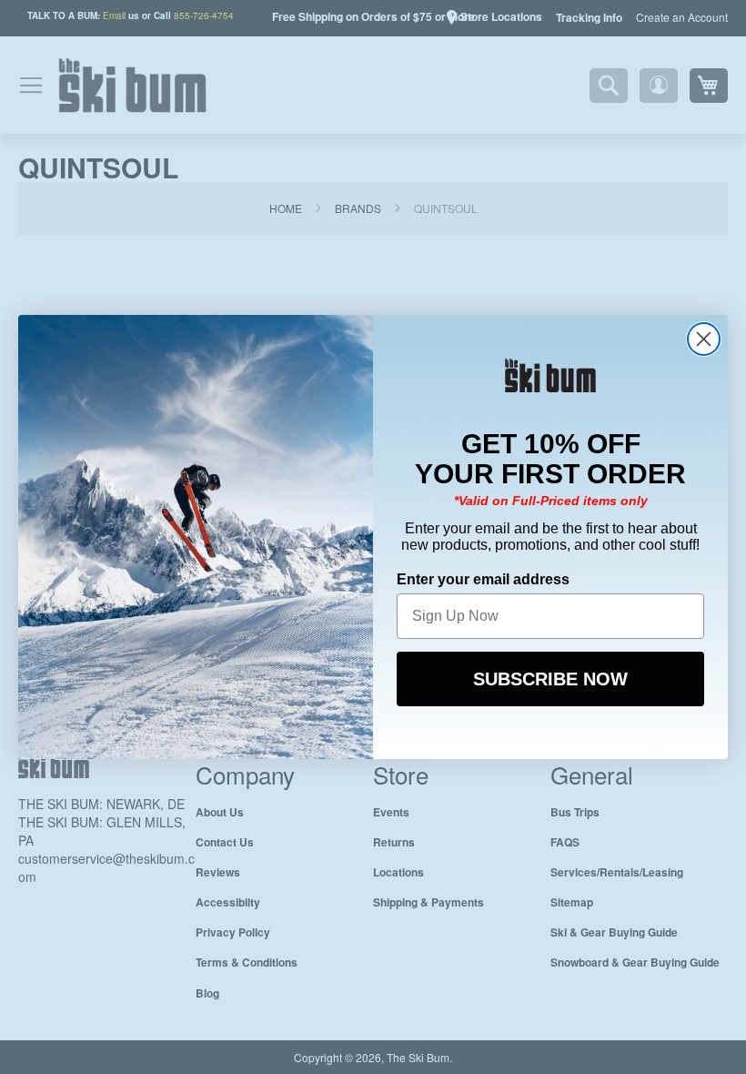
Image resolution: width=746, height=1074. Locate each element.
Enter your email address (483, 577)
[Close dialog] (704, 339)
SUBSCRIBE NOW (550, 677)
